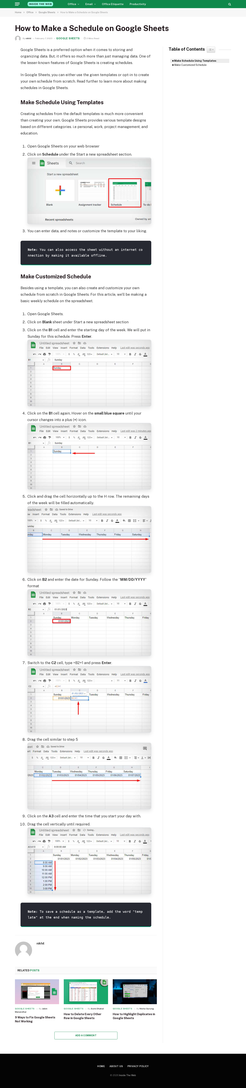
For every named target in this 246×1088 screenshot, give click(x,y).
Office (72, 4)
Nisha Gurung (147, 1008)
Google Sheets (68, 38)
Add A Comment (86, 1035)
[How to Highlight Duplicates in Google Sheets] (135, 991)
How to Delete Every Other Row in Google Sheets (82, 1016)
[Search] (229, 4)
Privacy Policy (138, 1066)
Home (101, 1066)
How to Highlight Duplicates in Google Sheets (134, 1016)
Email (89, 4)
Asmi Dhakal (97, 1008)
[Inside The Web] (40, 4)
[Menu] (17, 4)
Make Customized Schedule (190, 64)
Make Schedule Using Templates (195, 60)
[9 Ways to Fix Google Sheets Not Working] (37, 991)
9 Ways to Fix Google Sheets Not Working (35, 1019)
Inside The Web (127, 1075)
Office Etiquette (113, 4)
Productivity (138, 4)
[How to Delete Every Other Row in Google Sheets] (86, 991)
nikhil (28, 38)
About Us (116, 1066)
